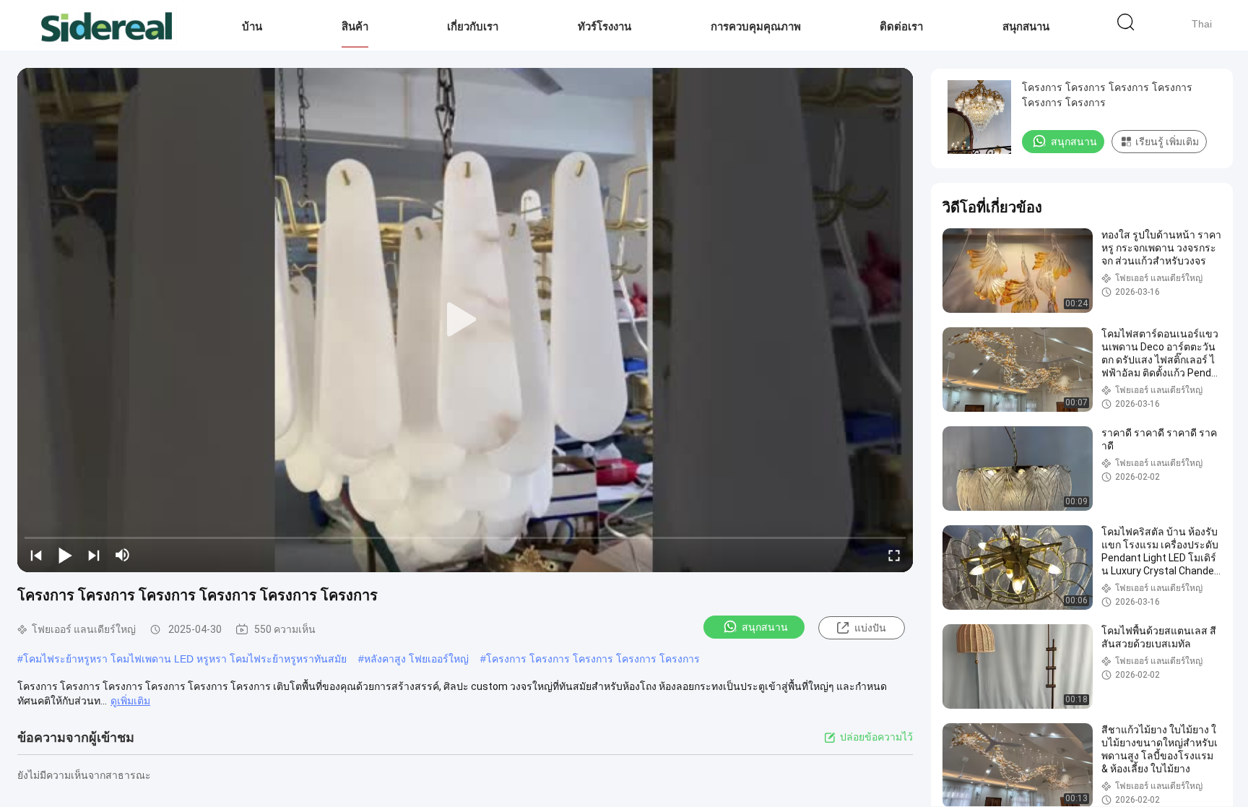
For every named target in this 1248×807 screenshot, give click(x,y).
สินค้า (355, 26)
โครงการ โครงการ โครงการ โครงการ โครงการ (593, 659)
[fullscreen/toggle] (894, 555)
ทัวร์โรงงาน (604, 26)
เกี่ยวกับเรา (472, 26)
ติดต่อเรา (901, 26)
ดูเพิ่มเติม (130, 701)
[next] (93, 555)
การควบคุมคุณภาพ (756, 26)
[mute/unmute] (122, 555)
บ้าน (252, 26)
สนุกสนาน (1025, 26)
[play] (465, 320)
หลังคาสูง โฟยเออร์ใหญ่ (416, 659)
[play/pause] (65, 555)
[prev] (36, 555)
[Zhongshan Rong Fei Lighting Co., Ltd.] (106, 25)
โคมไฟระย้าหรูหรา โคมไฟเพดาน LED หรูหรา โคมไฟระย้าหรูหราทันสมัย (185, 659)
